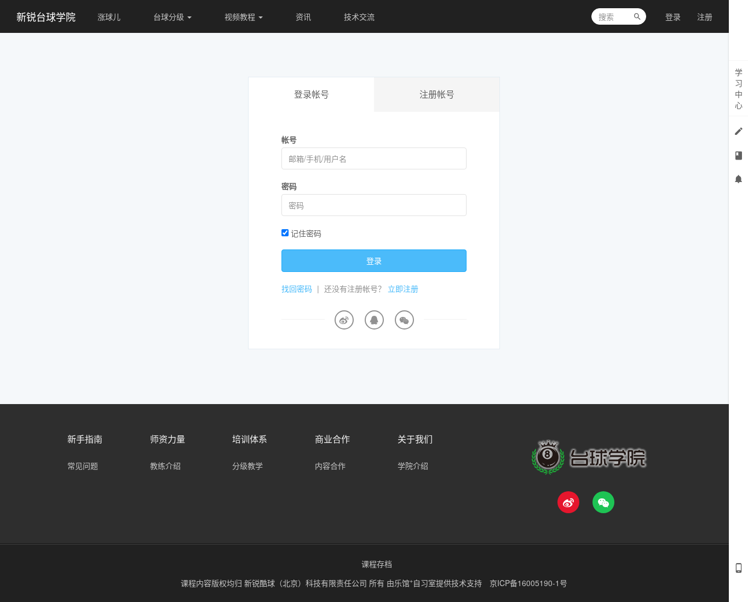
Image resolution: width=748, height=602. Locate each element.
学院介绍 (413, 465)
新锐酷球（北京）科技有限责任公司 (306, 582)
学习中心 (739, 88)
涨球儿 (108, 16)
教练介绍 (165, 465)
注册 (704, 16)
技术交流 (359, 16)
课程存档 (376, 563)
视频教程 (241, 16)
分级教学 (247, 465)
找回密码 (296, 288)
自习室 (424, 582)
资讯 (303, 16)
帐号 (289, 139)
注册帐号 (436, 94)
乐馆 (403, 582)
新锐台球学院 (46, 16)
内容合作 (330, 465)
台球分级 (169, 16)
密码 (289, 185)
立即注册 (403, 288)
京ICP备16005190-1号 (528, 582)
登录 (673, 16)
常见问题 (82, 465)
